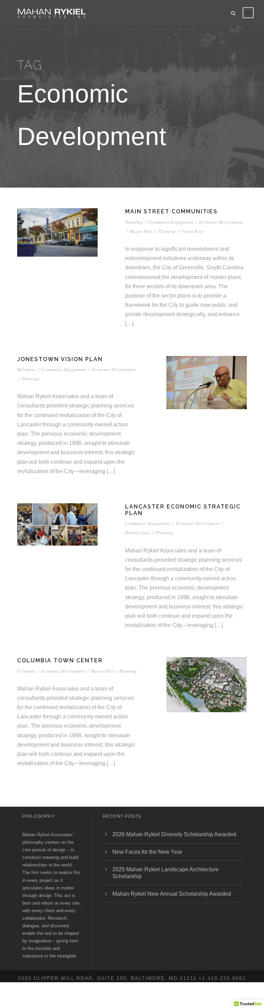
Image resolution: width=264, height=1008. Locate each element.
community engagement (171, 222)
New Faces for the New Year (147, 852)
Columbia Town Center (60, 660)
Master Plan (141, 231)
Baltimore (26, 369)
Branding (134, 222)
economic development (221, 222)
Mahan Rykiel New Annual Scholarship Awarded (171, 894)
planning (167, 231)
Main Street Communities (171, 211)
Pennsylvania (137, 532)
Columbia (26, 671)
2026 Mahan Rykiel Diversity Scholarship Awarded (174, 834)
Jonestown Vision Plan (60, 359)
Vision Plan (192, 231)
